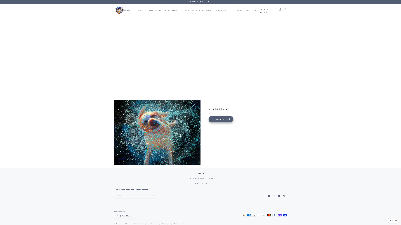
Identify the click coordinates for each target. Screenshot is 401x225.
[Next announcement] (234, 2)
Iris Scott (123, 224)
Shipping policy (167, 224)
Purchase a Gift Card (221, 119)
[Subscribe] (153, 195)
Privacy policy (155, 224)
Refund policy (145, 224)
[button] (275, 9)
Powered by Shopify (132, 224)
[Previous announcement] (166, 2)
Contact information (180, 224)
